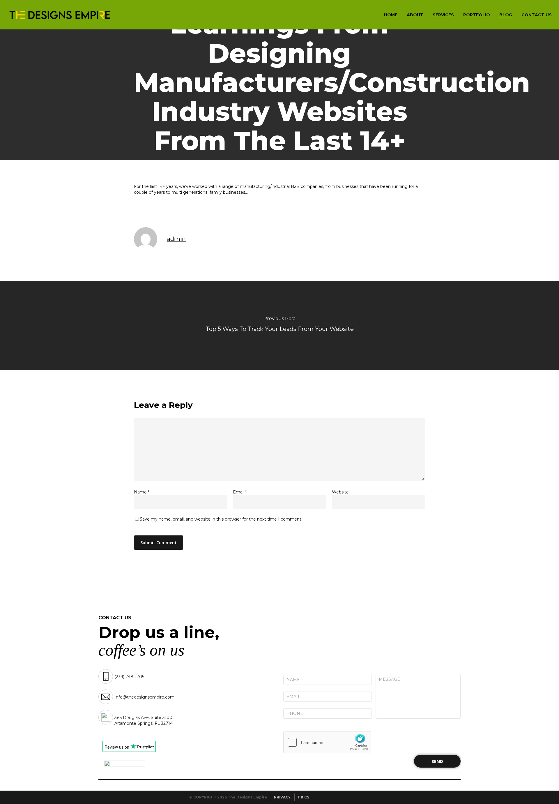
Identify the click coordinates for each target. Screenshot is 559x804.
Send (437, 761)
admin (176, 238)
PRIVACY (282, 797)
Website (340, 492)
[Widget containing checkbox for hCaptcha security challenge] (327, 742)
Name (141, 492)
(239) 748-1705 (129, 676)
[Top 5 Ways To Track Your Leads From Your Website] (279, 325)
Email (240, 492)
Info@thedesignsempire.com (144, 697)
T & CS (303, 797)
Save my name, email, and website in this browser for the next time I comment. (221, 519)
